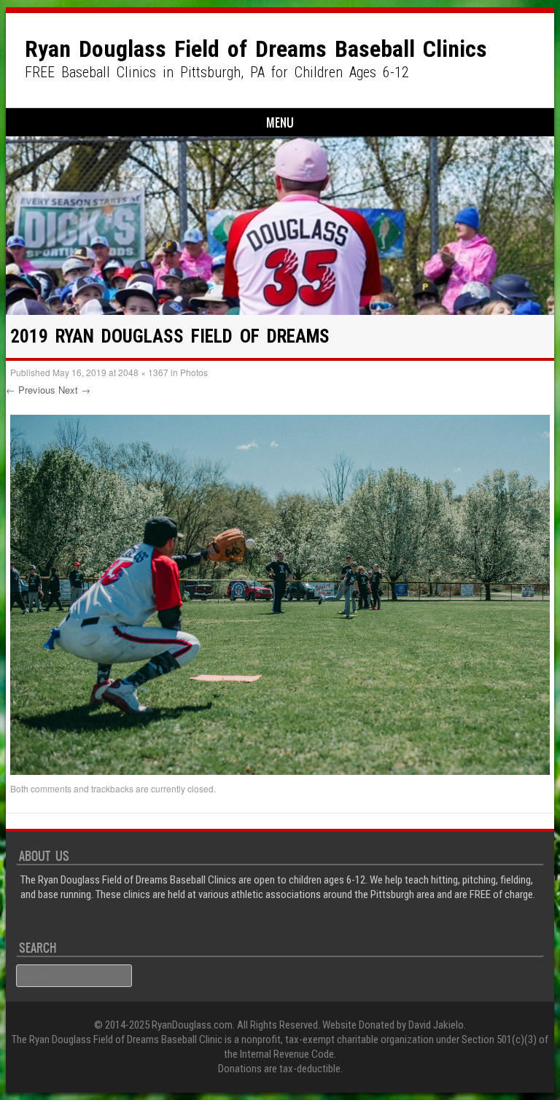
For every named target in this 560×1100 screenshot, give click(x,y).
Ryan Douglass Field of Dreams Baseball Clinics (256, 49)
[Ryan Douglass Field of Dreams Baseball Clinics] (280, 225)
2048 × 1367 (143, 372)
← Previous (30, 390)
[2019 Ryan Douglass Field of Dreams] (280, 770)
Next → (74, 390)
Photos (194, 372)
